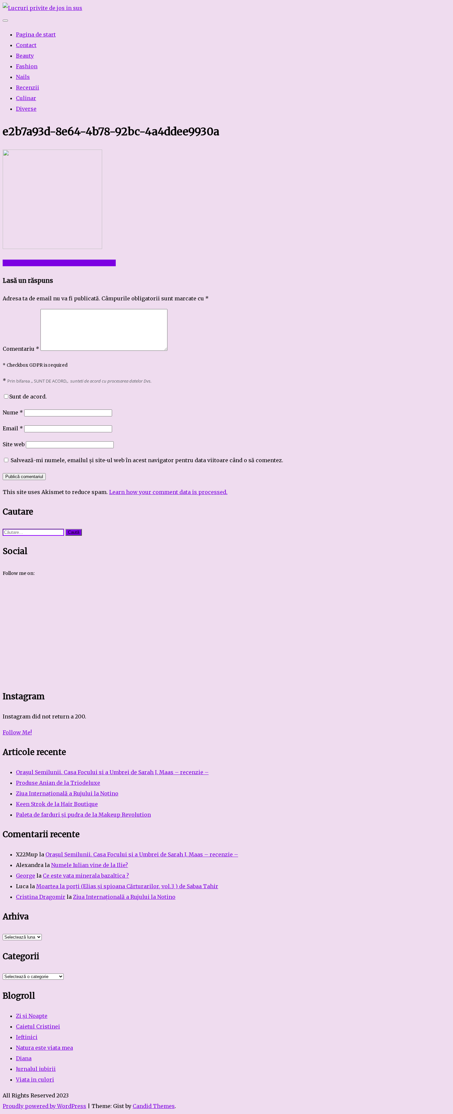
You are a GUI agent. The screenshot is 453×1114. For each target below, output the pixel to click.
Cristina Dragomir (40, 897)
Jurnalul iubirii (36, 1069)
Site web (14, 444)
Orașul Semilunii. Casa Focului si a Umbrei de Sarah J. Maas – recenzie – (112, 772)
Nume (13, 412)
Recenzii (27, 87)
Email (13, 428)
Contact (26, 45)
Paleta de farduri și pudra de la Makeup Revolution (83, 814)
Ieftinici (26, 1037)
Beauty (25, 55)
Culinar (26, 98)
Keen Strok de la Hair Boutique (57, 804)
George (25, 875)
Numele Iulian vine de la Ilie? (89, 865)
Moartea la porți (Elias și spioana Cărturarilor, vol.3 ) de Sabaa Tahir (127, 886)
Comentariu (21, 348)
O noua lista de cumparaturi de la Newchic (59, 263)
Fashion (26, 66)
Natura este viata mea (44, 1047)
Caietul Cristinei (38, 1026)
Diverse (26, 108)
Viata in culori (35, 1079)
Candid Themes (154, 1106)
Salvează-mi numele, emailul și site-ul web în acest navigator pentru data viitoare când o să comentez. (147, 460)
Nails (23, 77)
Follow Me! (17, 732)
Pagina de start (36, 34)
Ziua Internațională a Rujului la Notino (67, 793)
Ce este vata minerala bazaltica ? (86, 875)
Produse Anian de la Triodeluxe (58, 782)
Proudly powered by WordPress (44, 1106)
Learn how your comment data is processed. (168, 492)
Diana (24, 1058)
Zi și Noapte (31, 1016)
